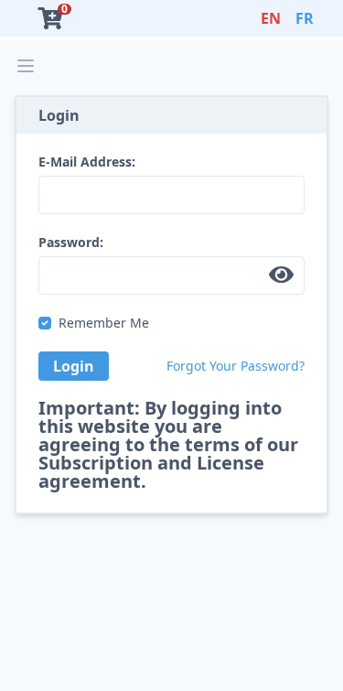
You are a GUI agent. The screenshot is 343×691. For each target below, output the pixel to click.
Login (73, 366)
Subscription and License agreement (151, 471)
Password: (70, 242)
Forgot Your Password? (235, 366)
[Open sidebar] (26, 66)
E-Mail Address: (86, 162)
